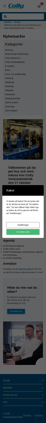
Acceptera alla (23, 232)
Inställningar (23, 225)
